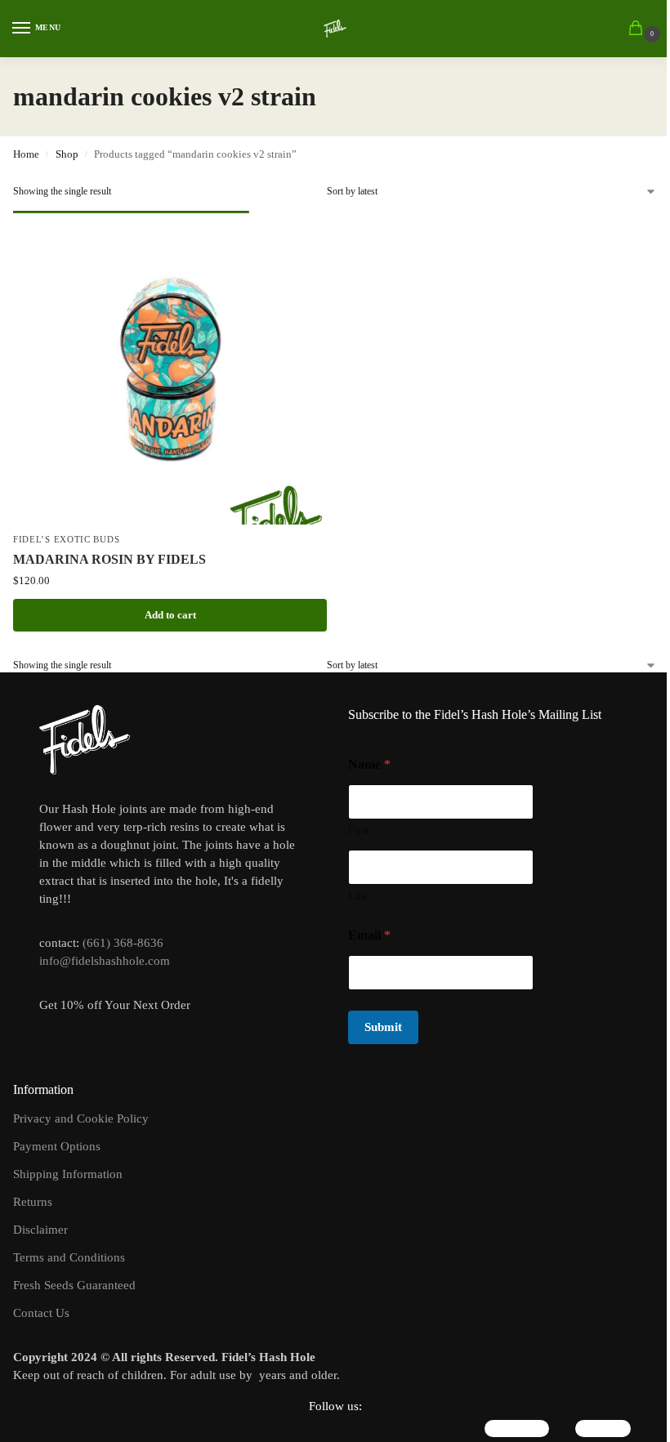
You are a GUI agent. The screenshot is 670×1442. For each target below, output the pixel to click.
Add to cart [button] (170, 615)
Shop (67, 154)
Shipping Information (68, 1174)
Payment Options (56, 1146)
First (358, 830)
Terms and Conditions (69, 1257)
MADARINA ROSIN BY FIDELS (109, 559)
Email (369, 935)
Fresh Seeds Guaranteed (74, 1285)
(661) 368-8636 (123, 942)
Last (358, 896)
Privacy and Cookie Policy (81, 1118)
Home (26, 154)
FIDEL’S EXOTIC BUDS (66, 539)
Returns (32, 1201)
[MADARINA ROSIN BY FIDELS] (170, 368)
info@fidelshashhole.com (104, 960)
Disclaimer (40, 1229)
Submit (383, 1027)
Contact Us (41, 1312)
